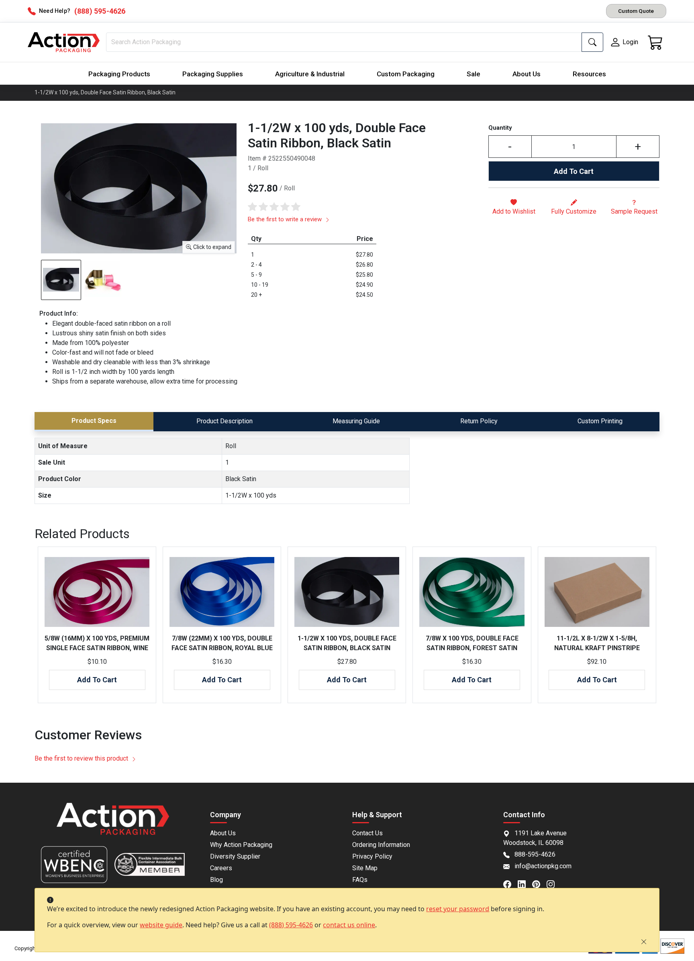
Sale (473, 74)
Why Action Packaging (241, 845)
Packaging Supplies (212, 74)
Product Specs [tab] (93, 420)
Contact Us (367, 833)
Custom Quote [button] (636, 11)
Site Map (365, 868)
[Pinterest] (539, 883)
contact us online (349, 924)
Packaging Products (119, 74)
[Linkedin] (525, 883)
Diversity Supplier (235, 856)
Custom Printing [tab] (600, 421)
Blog (216, 879)
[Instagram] (554, 883)
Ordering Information (381, 845)
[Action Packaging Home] (113, 824)
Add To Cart (574, 171)
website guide (161, 924)
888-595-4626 (534, 854)
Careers (221, 868)
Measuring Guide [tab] (356, 421)
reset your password (457, 908)
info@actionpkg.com (543, 866)
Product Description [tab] (224, 421)
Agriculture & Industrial (310, 74)
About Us (526, 74)
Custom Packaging (406, 74)
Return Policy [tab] (479, 421)
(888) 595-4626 (291, 924)
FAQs (359, 879)
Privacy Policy (372, 856)
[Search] (592, 42)
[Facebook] (510, 883)
